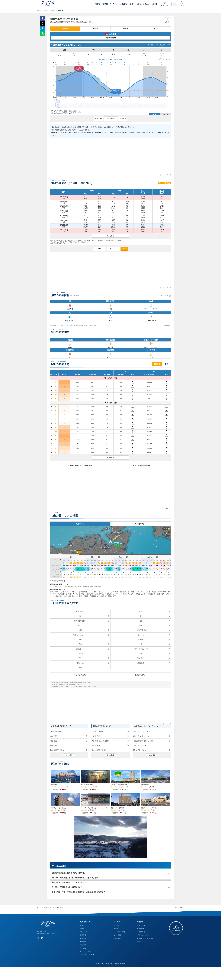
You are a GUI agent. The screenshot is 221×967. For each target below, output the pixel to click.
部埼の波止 (59, 596)
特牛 (80, 625)
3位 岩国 (53, 741)
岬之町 (74, 592)
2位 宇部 (53, 736)
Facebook (42, 19)
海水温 (156, 29)
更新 (124, 248)
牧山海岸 (67, 596)
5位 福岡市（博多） (99, 750)
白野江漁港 (162, 592)
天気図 (95, 29)
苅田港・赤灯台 (151, 592)
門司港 (86, 596)
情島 (80, 644)
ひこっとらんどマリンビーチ (99, 592)
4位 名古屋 (96, 745)
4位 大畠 (53, 745)
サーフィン (117, 925)
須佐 (80, 616)
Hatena (42, 30)
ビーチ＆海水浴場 (119, 932)
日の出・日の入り (85, 951)
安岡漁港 (114, 592)
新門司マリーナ (71, 594)
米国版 (139, 941)
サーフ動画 (117, 935)
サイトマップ (141, 932)
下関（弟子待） (140, 649)
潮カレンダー (84, 932)
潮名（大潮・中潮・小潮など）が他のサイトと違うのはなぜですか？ (78, 892)
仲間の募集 (117, 938)
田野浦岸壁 (99, 594)
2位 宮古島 (96, 736)
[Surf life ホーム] (48, 4)
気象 (45, 10)
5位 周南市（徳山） (57, 750)
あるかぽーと (66, 592)
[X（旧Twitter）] (38, 938)
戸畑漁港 (108, 594)
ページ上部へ (179, 908)
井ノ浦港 (131, 592)
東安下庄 (80, 663)
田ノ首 (139, 658)
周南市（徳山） (79, 635)
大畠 (140, 644)
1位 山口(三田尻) (56, 732)
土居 (140, 654)
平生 (80, 658)
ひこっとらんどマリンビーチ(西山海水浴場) (65, 587)
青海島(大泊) (79, 621)
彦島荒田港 (83, 592)
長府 (139, 635)
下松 (80, 639)
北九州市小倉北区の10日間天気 (80, 465)
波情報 (125, 29)
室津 (80, 667)
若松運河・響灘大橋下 (108, 596)
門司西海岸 (94, 596)
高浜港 (81, 594)
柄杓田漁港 (151, 594)
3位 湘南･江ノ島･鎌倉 (100, 741)
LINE (42, 35)
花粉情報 (83, 945)
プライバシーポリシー (144, 935)
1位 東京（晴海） (98, 732)
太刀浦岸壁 (89, 594)
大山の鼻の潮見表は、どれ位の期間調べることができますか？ (76, 878)
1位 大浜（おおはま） (141, 732)
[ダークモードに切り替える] (173, 4)
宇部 (79, 654)
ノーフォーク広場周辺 (121, 594)
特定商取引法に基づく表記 (145, 938)
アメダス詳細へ (166, 325)
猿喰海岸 (97, 587)
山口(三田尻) (141, 630)
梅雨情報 (83, 941)
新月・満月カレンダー (87, 954)
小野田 (140, 639)
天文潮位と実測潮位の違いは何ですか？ (67, 887)
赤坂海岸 (122, 592)
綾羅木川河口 (55, 592)
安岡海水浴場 (88, 587)
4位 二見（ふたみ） (140, 745)
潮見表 (52, 10)
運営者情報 (140, 928)
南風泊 (78, 649)
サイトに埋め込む (164, 183)
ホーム (39, 10)
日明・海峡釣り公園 (138, 594)
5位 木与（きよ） (140, 750)
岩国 (140, 625)
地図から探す (140, 675)
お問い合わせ (141, 925)
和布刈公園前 (77, 596)
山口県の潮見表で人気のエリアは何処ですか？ (70, 873)
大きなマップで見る (57, 581)
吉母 (80, 630)
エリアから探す (80, 675)
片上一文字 (140, 592)
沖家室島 (140, 663)
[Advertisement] (110, 158)
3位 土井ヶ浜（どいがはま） (144, 741)
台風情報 (83, 938)
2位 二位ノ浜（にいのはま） (144, 736)
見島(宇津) (80, 611)
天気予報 (83, 935)
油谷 (140, 621)
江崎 (140, 611)
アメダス (83, 948)
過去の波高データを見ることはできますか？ (69, 882)
